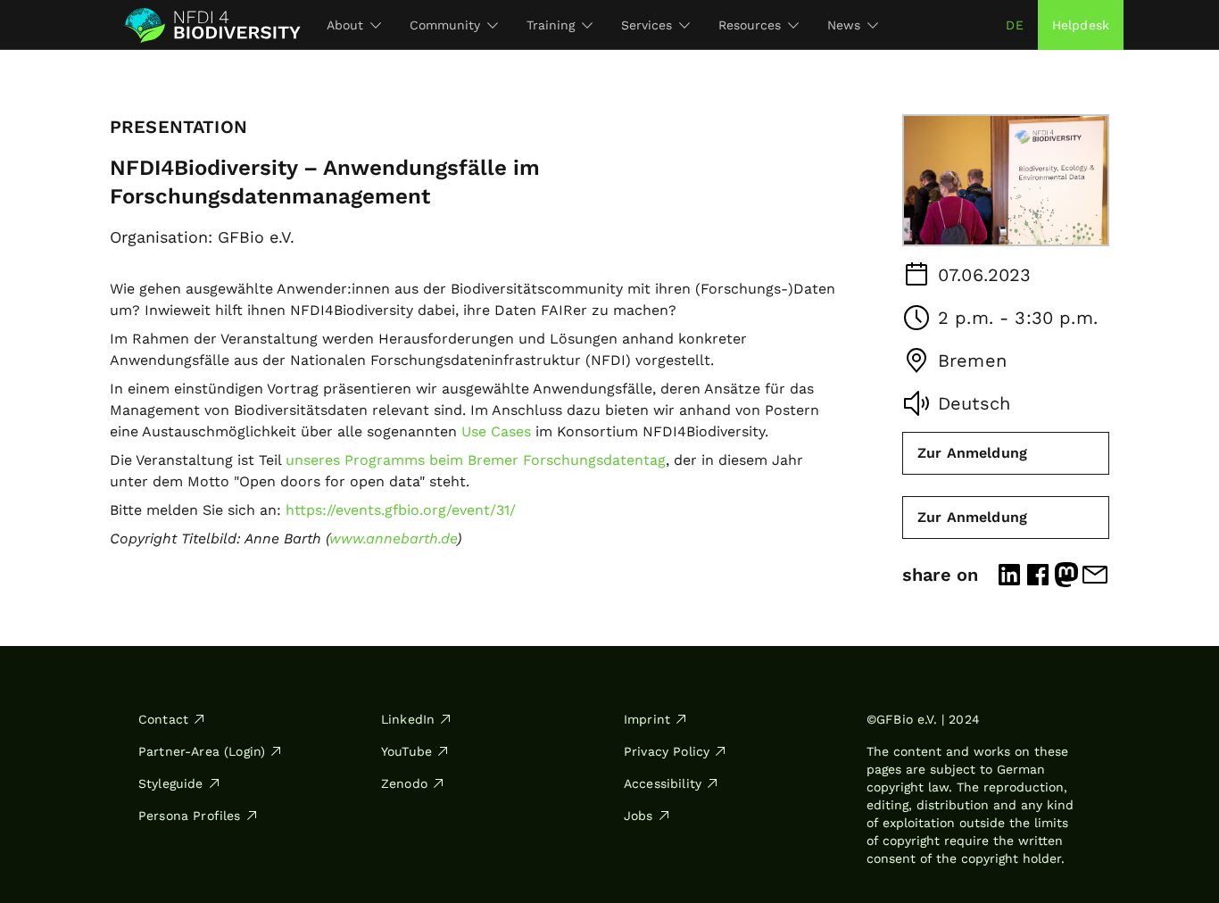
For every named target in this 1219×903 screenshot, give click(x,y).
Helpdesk (1080, 25)
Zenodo (404, 783)
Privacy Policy (666, 751)
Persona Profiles (189, 815)
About (345, 25)
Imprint (647, 719)
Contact (163, 719)
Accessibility (662, 783)
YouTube (406, 751)
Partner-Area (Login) (201, 751)
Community (445, 25)
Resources (749, 25)
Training (551, 25)
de (1014, 25)
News (843, 25)
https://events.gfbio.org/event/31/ (401, 509)
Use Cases (496, 431)
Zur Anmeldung (972, 452)
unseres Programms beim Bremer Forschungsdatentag (476, 460)
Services (646, 25)
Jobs (638, 815)
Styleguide (170, 783)
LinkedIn (408, 719)
